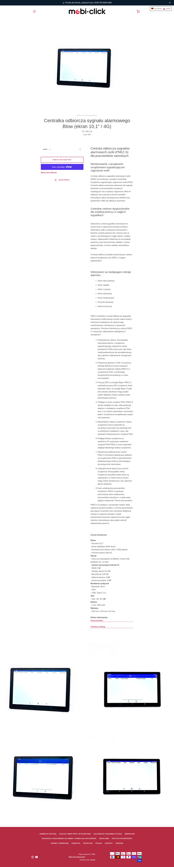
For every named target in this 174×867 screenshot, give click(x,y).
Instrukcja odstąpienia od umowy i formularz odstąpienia (69, 838)
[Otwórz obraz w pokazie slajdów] (87, 65)
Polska (99, 843)
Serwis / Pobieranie (60, 843)
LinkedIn (119, 843)
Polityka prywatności (122, 838)
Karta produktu (97, 620)
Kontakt (109, 843)
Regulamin (104, 838)
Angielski (75, 843)
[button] (161, 9)
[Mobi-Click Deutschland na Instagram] (32, 856)
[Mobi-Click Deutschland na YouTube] (36, 856)
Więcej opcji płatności (49, 172)
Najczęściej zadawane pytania (108, 834)
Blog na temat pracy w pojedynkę (75, 834)
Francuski (88, 843)
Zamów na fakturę (48, 834)
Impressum (130, 834)
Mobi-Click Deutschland (77, 857)
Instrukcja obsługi (98, 627)
